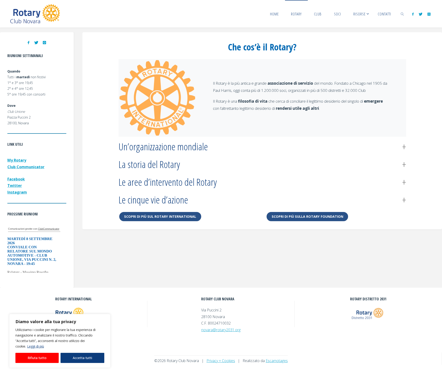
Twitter (14, 185)
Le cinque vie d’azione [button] (153, 199)
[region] (59, 341)
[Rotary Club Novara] (35, 13)
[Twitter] (420, 14)
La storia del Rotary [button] (149, 164)
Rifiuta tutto (37, 358)
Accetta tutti (82, 358)
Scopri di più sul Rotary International (160, 216)
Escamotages (277, 360)
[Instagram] (429, 14)
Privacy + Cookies (220, 360)
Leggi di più (35, 346)
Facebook (16, 179)
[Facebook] (412, 14)
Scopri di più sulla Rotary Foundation (307, 216)
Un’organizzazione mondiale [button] (163, 146)
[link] (402, 14)
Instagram (17, 192)
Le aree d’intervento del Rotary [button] (168, 182)
